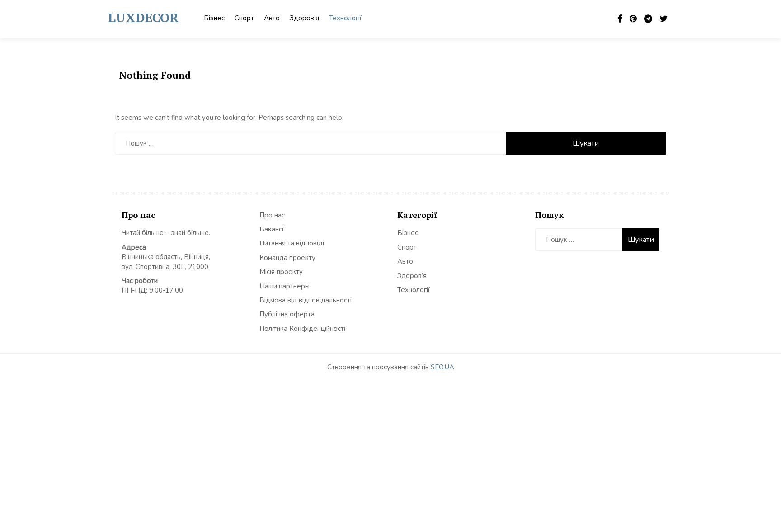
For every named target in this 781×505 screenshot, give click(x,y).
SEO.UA (442, 367)
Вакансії (272, 229)
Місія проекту (281, 271)
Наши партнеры (284, 286)
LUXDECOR (143, 17)
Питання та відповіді (291, 243)
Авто (272, 18)
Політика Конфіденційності (302, 328)
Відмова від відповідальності (305, 300)
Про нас (272, 215)
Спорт (244, 18)
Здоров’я (304, 18)
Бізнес (214, 18)
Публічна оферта (287, 314)
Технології (345, 18)
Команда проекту (287, 257)
